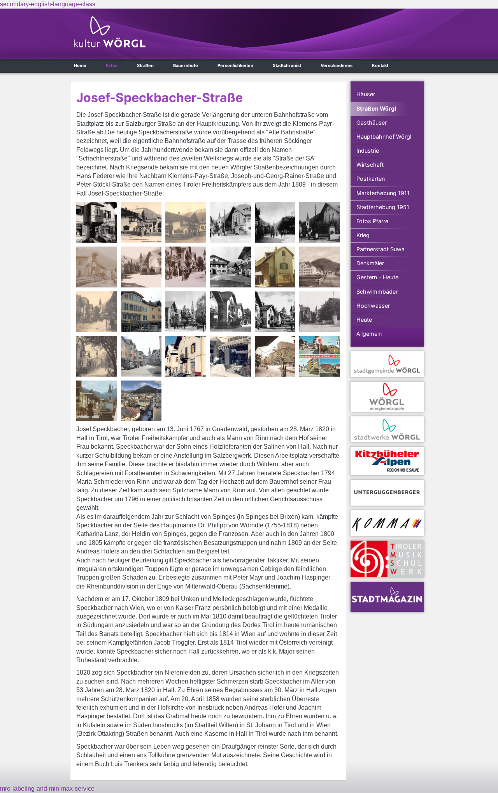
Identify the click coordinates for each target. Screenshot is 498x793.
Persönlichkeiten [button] (235, 65)
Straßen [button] (145, 65)
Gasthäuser (371, 122)
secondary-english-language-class (47, 4)
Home (80, 65)
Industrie (367, 150)
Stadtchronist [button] (287, 65)
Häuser (365, 94)
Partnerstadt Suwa (380, 249)
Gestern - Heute (377, 277)
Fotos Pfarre (372, 221)
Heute (364, 319)
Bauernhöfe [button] (185, 65)
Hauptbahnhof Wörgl (383, 136)
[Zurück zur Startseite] (110, 32)
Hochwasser (373, 305)
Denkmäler (370, 263)
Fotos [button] (111, 65)
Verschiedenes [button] (336, 65)
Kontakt (380, 65)
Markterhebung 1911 (383, 193)
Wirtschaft (370, 164)
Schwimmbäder (377, 291)
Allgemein (369, 333)
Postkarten (370, 178)
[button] (96, 222)
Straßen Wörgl (376, 108)
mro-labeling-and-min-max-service (47, 788)
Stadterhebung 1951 (382, 207)
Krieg (363, 235)
